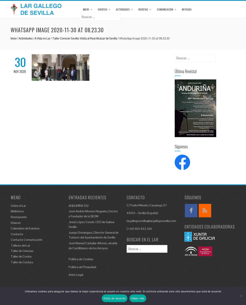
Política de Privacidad (82, 267)
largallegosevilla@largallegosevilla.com (151, 221)
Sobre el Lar (18, 206)
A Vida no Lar (42, 38)
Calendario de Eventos (25, 228)
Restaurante (19, 217)
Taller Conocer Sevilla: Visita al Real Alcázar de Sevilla (84, 38)
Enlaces (16, 223)
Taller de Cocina (21, 256)
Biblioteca (17, 211)
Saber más (137, 298)
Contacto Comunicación (26, 240)
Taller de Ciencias (22, 251)
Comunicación (165, 9)
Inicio (86, 9)
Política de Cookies (81, 259)
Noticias (186, 9)
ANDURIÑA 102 (79, 206)
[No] (241, 296)
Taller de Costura (22, 262)
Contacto (17, 234)
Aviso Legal (76, 275)
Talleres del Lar (20, 245)
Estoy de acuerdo (114, 298)
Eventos (102, 9)
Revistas (143, 9)
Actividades (123, 9)
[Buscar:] (100, 15)
